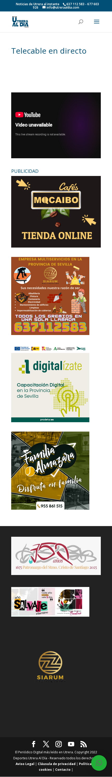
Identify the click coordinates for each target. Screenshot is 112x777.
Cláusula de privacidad (57, 764)
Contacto (63, 769)
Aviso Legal (25, 764)
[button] (99, 763)
